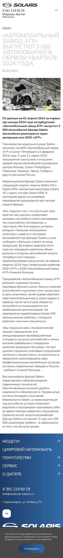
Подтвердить (31, 548)
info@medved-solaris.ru (18, 494)
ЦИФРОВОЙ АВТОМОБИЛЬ (27, 449)
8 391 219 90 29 (13, 10)
